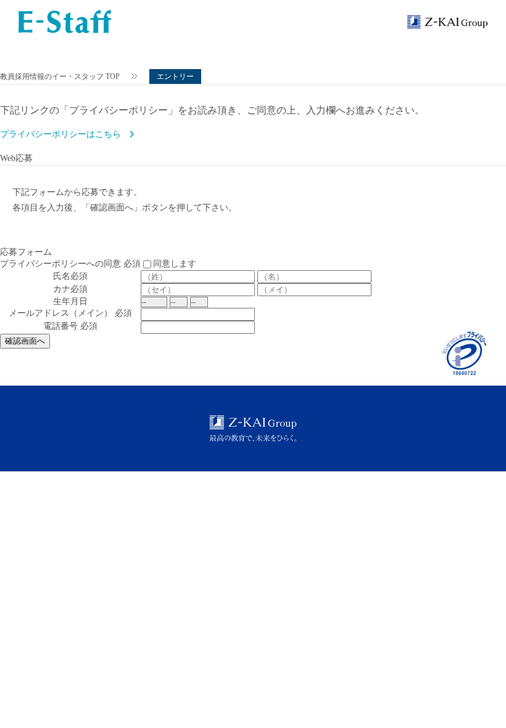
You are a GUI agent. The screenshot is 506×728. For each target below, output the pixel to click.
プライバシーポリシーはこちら (60, 134)
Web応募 (16, 158)
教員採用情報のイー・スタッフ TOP (60, 76)
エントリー (175, 76)
